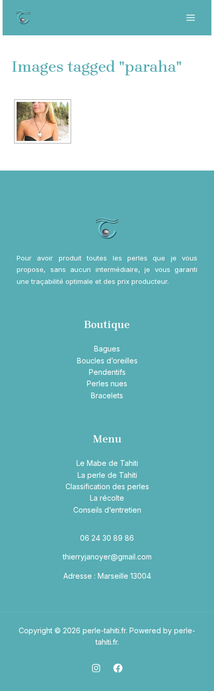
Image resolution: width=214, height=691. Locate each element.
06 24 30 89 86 (107, 537)
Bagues (107, 348)
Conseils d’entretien (107, 509)
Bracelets (107, 395)
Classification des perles (107, 486)
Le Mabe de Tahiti (107, 463)
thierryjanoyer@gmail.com (107, 556)
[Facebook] (118, 668)
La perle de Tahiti (107, 475)
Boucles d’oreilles (107, 360)
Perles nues (107, 383)
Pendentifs (107, 372)
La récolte (107, 497)
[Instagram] (96, 668)
